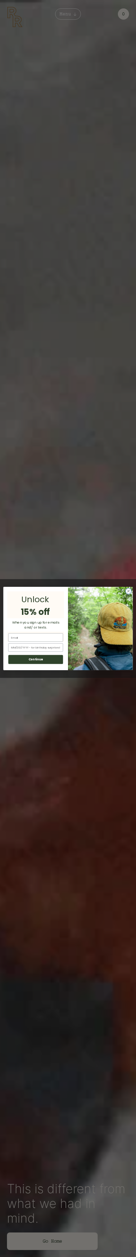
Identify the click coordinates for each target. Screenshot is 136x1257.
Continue (36, 659)
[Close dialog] (128, 591)
